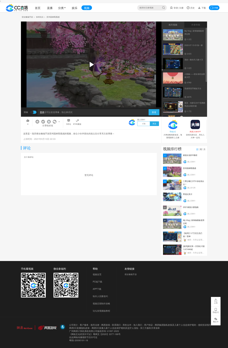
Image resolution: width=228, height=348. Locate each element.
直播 (50, 8)
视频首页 (97, 274)
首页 (37, 8)
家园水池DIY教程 (190, 155)
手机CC (215, 312)
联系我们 (116, 324)
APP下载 (97, 289)
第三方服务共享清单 (150, 327)
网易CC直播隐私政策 (79, 327)
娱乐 (74, 8)
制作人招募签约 (100, 296)
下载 (203, 7)
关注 (154, 124)
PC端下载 (97, 282)
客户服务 (84, 324)
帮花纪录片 (187, 194)
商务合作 (127, 324)
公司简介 (73, 324)
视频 (86, 8)
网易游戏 (105, 324)
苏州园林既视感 (189, 168)
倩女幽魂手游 (27, 16)
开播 (216, 7)
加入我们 (137, 324)
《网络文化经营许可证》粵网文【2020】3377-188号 (95, 334)
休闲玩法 (39, 16)
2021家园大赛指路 (191, 207)
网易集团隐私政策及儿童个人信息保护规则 (175, 324)
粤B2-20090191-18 (78, 340)
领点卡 (216, 321)
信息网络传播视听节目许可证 (83, 337)
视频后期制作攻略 (101, 303)
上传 (216, 302)
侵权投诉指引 (204, 324)
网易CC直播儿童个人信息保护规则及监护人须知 (115, 327)
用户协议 (148, 324)
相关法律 (95, 324)
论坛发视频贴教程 (101, 311)
